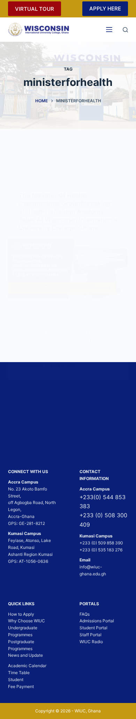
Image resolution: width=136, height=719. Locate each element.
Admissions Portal (97, 620)
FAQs (85, 614)
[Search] (125, 29)
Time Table (19, 672)
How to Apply (21, 614)
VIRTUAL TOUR (34, 9)
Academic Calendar (27, 665)
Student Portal (93, 627)
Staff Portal (90, 634)
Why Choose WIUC (26, 620)
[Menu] (109, 29)
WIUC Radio (91, 641)
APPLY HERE (105, 8)
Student (15, 679)
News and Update (25, 655)
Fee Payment (21, 686)
